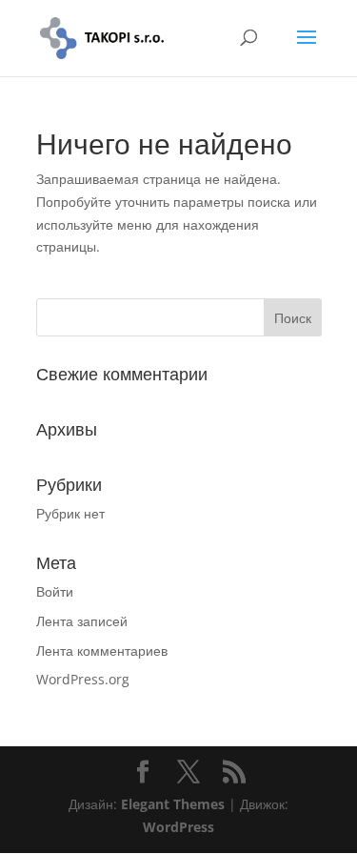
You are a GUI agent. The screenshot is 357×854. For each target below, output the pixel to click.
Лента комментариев (102, 650)
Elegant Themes (173, 804)
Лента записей (82, 621)
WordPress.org (82, 679)
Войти (54, 591)
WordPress (178, 827)
